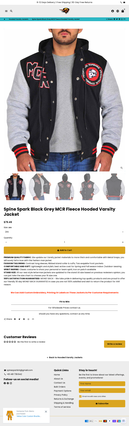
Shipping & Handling (63, 402)
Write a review (114, 344)
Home (57, 374)
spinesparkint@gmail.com (18, 370)
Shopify (40, 421)
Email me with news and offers (94, 396)
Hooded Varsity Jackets (18, 19)
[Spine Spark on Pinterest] (8, 383)
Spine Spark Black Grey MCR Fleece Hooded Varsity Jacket (56, 19)
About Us (58, 378)
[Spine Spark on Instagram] (11, 383)
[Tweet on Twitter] (117, 19)
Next (121, 100)
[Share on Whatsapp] (122, 19)
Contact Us (59, 382)
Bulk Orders (59, 386)
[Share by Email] (124, 19)
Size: (8, 227)
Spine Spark (22, 421)
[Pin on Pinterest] (119, 19)
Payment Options (62, 390)
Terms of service (62, 406)
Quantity (8, 237)
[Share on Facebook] (114, 19)
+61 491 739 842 (13, 374)
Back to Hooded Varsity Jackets (64, 357)
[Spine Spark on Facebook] (5, 383)
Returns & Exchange (64, 398)
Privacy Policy (61, 394)
